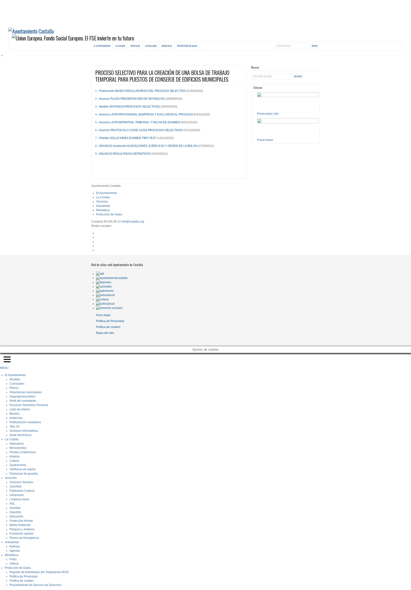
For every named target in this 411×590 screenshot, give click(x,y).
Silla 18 (14, 426)
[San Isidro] (104, 286)
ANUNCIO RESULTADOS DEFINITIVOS (124, 153)
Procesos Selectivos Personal (29, 405)
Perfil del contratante (23, 400)
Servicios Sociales (21, 482)
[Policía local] (105, 295)
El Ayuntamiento (102, 46)
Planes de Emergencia (24, 538)
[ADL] (100, 273)
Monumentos (18, 448)
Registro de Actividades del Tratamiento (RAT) (39, 572)
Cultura (14, 460)
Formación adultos (22, 533)
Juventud (15, 486)
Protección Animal (21, 520)
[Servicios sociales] (109, 308)
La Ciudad (120, 46)
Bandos (15, 413)
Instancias (16, 418)
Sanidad (15, 508)
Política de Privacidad (110, 321)
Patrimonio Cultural (22, 490)
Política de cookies (108, 327)
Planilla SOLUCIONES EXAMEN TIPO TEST (127, 138)
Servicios (135, 46)
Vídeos (14, 563)
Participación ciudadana (25, 422)
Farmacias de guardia (24, 473)
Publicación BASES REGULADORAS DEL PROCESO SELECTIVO (142, 91)
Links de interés (20, 409)
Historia (15, 456)
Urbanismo (17, 495)
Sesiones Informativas (24, 430)
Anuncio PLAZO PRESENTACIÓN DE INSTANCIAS (132, 98)
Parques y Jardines (22, 529)
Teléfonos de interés (23, 469)
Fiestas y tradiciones (23, 452)
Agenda (15, 550)
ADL (12, 503)
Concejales (17, 383)
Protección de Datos (187, 46)
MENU (4, 368)
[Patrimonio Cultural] (105, 291)
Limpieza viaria (19, 499)
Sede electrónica (20, 435)
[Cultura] (102, 299)
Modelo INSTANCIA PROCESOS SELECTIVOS (129, 106)
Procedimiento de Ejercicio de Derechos (36, 585)
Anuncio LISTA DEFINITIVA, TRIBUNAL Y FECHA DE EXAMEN (139, 122)
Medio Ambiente (20, 525)
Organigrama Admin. (23, 396)
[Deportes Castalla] (103, 282)
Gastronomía (18, 465)
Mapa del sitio (105, 333)
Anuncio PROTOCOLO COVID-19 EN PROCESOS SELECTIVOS (141, 130)
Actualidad (151, 46)
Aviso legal (103, 315)
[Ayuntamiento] (111, 278)
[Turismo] (105, 303)
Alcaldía (15, 379)
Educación (16, 516)
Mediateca (167, 46)
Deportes (15, 512)
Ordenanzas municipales (26, 392)
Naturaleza (17, 443)
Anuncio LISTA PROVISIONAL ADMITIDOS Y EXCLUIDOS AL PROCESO (146, 114)
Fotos (13, 559)
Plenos (14, 388)
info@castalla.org (133, 221)
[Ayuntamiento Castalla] (31, 31)
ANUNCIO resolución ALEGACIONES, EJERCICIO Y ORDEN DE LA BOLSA (148, 146)
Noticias (15, 546)
